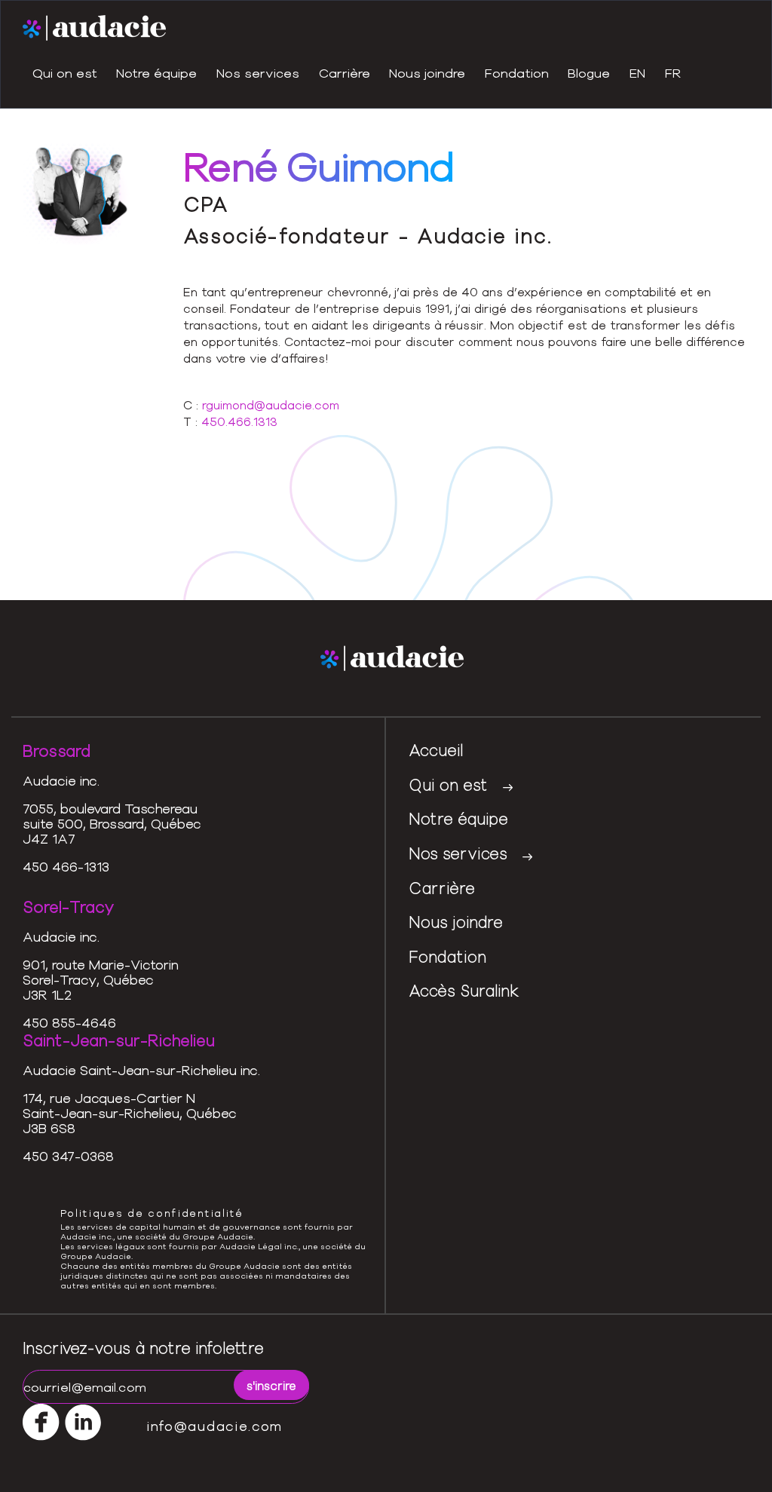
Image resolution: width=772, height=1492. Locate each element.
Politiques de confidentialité (152, 1213)
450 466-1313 (66, 866)
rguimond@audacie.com (270, 405)
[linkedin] (194, 458)
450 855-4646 (69, 1022)
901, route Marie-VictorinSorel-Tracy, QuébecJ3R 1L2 (101, 979)
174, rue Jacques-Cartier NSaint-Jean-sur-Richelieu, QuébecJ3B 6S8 (130, 1112)
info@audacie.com (215, 1425)
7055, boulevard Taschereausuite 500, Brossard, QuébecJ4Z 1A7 (112, 823)
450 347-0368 (68, 1155)
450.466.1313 (239, 421)
